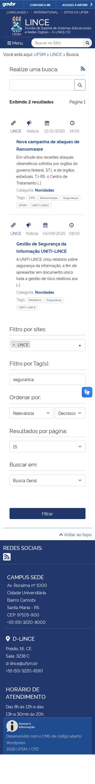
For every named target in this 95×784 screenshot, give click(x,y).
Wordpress (15, 742)
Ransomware (49, 198)
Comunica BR (40, 5)
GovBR (9, 4)
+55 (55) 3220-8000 (26, 622)
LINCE (16, 130)
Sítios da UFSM (76, 12)
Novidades (44, 189)
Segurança (70, 198)
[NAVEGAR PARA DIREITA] (91, 4)
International (46, 12)
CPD (32, 198)
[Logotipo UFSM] (16, 24)
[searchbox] (33, 344)
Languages (16, 12)
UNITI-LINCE (40, 205)
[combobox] (48, 345)
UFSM (22, 205)
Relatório (35, 300)
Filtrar (47, 513)
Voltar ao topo (77, 534)
